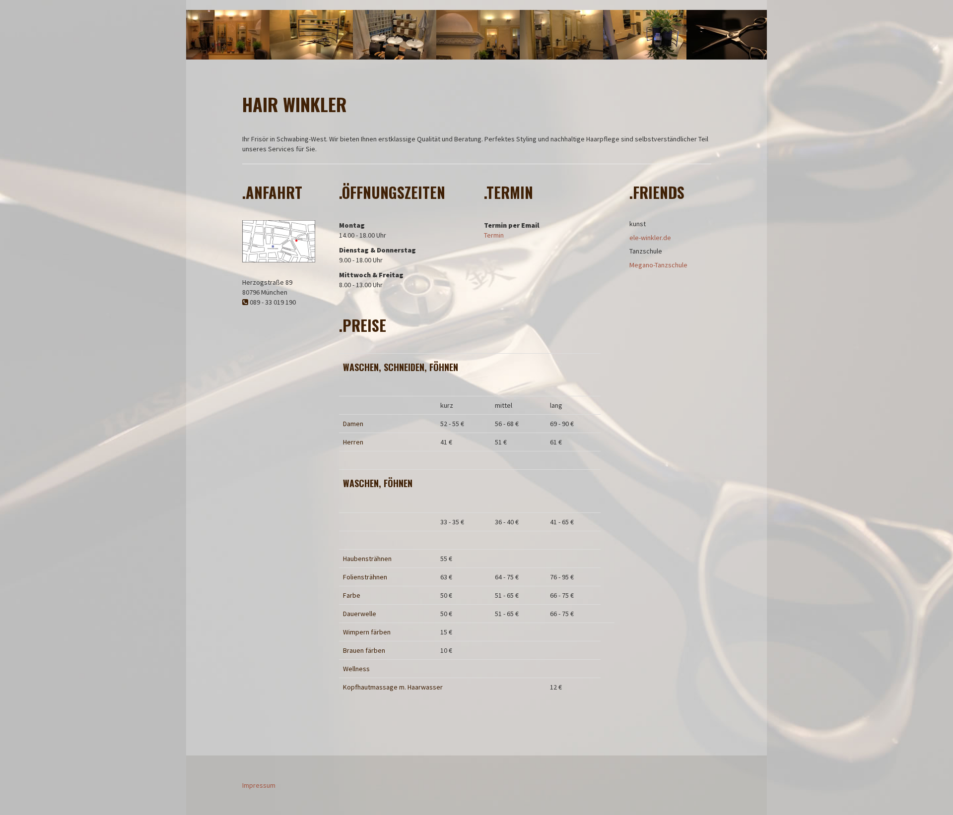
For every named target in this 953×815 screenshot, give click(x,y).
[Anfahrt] (278, 240)
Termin (494, 235)
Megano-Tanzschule (658, 264)
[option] (228, 35)
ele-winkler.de (650, 237)
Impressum (258, 785)
